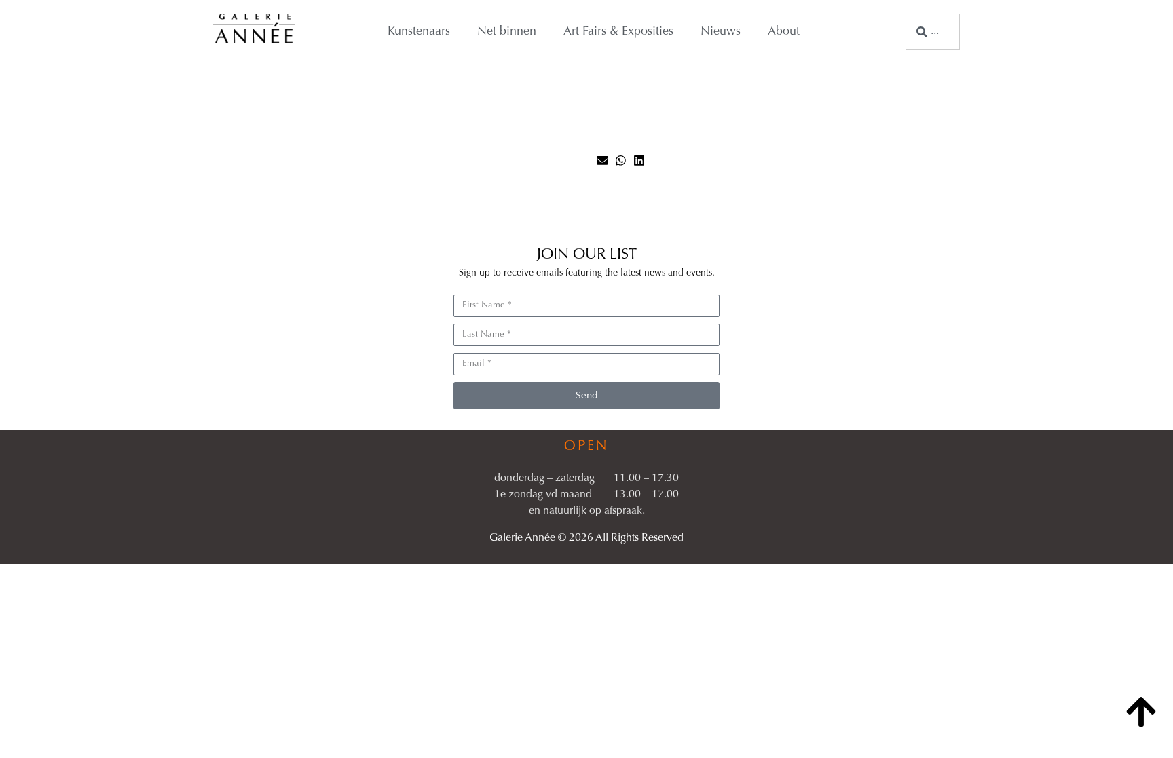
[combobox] (933, 32)
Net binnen (506, 32)
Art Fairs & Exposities (618, 32)
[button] (602, 160)
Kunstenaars (419, 32)
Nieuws (721, 32)
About (784, 32)
